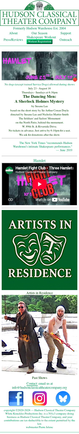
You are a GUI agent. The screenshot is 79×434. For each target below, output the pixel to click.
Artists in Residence (39, 292)
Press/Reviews (13, 39)
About (13, 33)
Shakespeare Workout (41, 37)
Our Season (39, 33)
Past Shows (39, 377)
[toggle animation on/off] (39, 79)
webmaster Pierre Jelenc (39, 427)
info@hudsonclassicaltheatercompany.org (39, 387)
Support (65, 33)
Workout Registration (39, 41)
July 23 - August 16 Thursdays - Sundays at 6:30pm (40, 90)
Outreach (66, 39)
